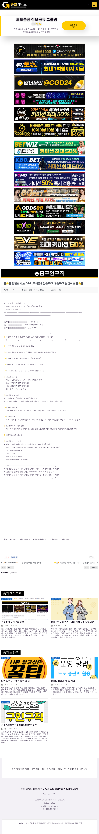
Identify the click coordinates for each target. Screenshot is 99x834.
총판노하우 (61, 769)
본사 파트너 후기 (38, 769)
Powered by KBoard (9, 572)
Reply (10, 567)
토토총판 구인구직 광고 (12, 622)
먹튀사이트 (51, 769)
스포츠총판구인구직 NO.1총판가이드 (19, 725)
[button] (88, 5)
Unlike (14, 557)
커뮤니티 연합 (73, 769)
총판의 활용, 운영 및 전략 (63, 681)
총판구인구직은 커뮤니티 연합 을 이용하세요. (73, 622)
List (3, 567)
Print (92, 557)
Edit (86, 567)
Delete (94, 567)
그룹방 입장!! (74, 26)
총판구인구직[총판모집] (21, 769)
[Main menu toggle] (94, 4)
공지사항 (83, 769)
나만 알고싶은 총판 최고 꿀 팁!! (16, 681)
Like (7, 557)
